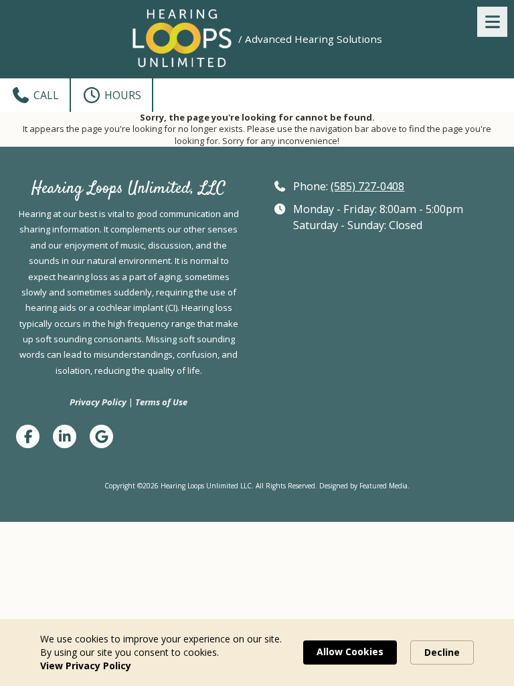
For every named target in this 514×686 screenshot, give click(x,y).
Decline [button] (442, 652)
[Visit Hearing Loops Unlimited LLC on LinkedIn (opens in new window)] (64, 436)
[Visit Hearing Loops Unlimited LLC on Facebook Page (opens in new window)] (27, 436)
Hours (121, 95)
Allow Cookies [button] (350, 651)
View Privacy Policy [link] (85, 665)
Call (45, 95)
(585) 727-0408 (367, 186)
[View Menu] (492, 22)
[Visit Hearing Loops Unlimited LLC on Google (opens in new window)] (101, 436)
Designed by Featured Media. (364, 485)
